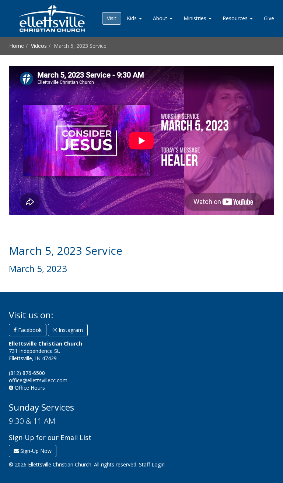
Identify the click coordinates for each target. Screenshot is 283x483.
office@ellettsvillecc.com (38, 380)
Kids (132, 18)
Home (16, 45)
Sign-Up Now (35, 450)
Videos (39, 45)
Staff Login (152, 464)
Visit (111, 18)
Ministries (196, 18)
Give (269, 18)
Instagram (70, 329)
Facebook (29, 329)
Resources (236, 18)
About (161, 18)
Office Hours (29, 387)
